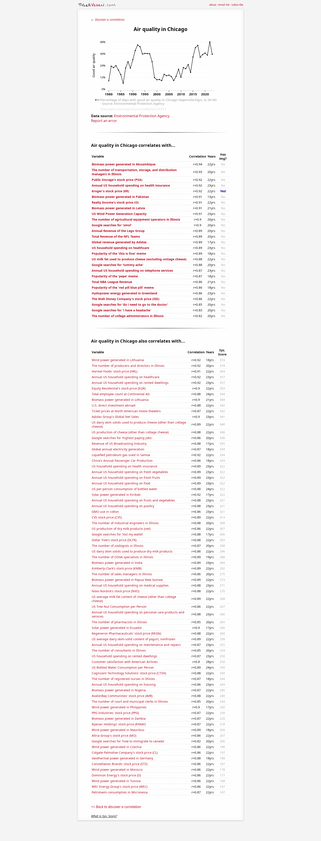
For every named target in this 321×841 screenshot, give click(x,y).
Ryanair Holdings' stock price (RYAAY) (119, 724)
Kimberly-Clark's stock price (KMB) (117, 568)
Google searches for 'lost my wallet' (117, 534)
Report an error (104, 120)
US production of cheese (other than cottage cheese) (130, 432)
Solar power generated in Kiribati (116, 495)
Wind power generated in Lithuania (118, 360)
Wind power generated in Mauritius (118, 730)
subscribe (237, 5)
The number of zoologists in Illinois (117, 546)
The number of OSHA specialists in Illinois (122, 557)
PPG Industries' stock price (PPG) (115, 713)
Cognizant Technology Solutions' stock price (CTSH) (129, 673)
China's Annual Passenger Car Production (122, 460)
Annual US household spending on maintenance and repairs (136, 645)
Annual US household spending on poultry (123, 506)
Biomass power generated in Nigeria (119, 690)
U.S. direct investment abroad (113, 405)
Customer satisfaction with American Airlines (125, 662)
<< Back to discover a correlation (116, 806)
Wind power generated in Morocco (117, 769)
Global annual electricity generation (118, 449)
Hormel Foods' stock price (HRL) (114, 371)
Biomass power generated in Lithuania (120, 400)
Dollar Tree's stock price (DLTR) (114, 540)
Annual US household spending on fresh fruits (126, 477)
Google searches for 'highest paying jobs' (122, 438)
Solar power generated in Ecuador (117, 628)
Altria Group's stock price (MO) (114, 735)
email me (224, 5)
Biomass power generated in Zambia (119, 718)
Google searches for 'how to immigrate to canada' (128, 741)
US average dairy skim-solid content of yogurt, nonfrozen (133, 639)
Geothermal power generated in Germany (122, 758)
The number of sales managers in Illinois (122, 574)
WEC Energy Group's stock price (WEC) (119, 786)
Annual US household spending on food (121, 483)
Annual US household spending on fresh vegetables (130, 472)
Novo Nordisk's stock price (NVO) (115, 591)
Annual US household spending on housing (124, 684)
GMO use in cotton (105, 512)
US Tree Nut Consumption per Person (119, 606)
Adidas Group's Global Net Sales (115, 417)
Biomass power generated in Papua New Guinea (127, 580)
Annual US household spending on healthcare (125, 377)
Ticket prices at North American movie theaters (126, 411)
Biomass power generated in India (117, 563)
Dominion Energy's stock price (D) (116, 775)
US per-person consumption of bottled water (124, 489)
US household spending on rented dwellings (124, 656)
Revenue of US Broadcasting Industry (119, 443)
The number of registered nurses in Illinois (123, 679)
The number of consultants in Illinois (119, 650)
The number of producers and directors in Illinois (128, 366)
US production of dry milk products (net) (121, 529)
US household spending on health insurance (124, 466)
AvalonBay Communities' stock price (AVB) (122, 696)
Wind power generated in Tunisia (116, 781)
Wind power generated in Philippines (119, 707)
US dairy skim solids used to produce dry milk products (132, 551)
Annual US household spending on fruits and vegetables (133, 500)
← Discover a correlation (107, 19)
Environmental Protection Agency (141, 115)
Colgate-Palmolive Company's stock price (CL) (125, 752)
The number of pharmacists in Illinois (119, 622)
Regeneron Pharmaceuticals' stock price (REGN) (126, 633)
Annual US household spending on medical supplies (130, 585)
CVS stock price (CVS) (107, 517)
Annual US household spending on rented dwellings (130, 383)
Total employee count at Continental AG (121, 394)
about (212, 5)
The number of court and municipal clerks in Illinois (130, 701)
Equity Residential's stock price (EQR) (119, 388)
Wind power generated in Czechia (117, 747)
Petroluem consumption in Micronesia (120, 792)
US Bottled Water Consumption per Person (123, 667)
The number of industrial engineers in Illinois (125, 523)
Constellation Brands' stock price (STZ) (119, 764)
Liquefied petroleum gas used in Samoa (121, 455)
